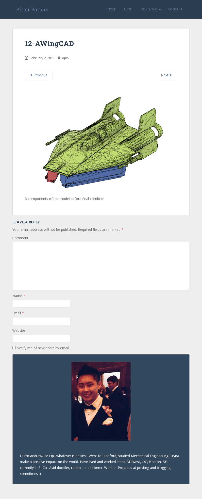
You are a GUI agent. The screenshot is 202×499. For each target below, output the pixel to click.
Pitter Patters (32, 9)
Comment (20, 237)
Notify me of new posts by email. (43, 348)
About (129, 9)
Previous (40, 75)
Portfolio (149, 9)
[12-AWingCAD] (101, 139)
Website (18, 330)
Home (112, 9)
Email (18, 313)
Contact (175, 9)
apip (65, 58)
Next (165, 75)
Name (18, 295)
